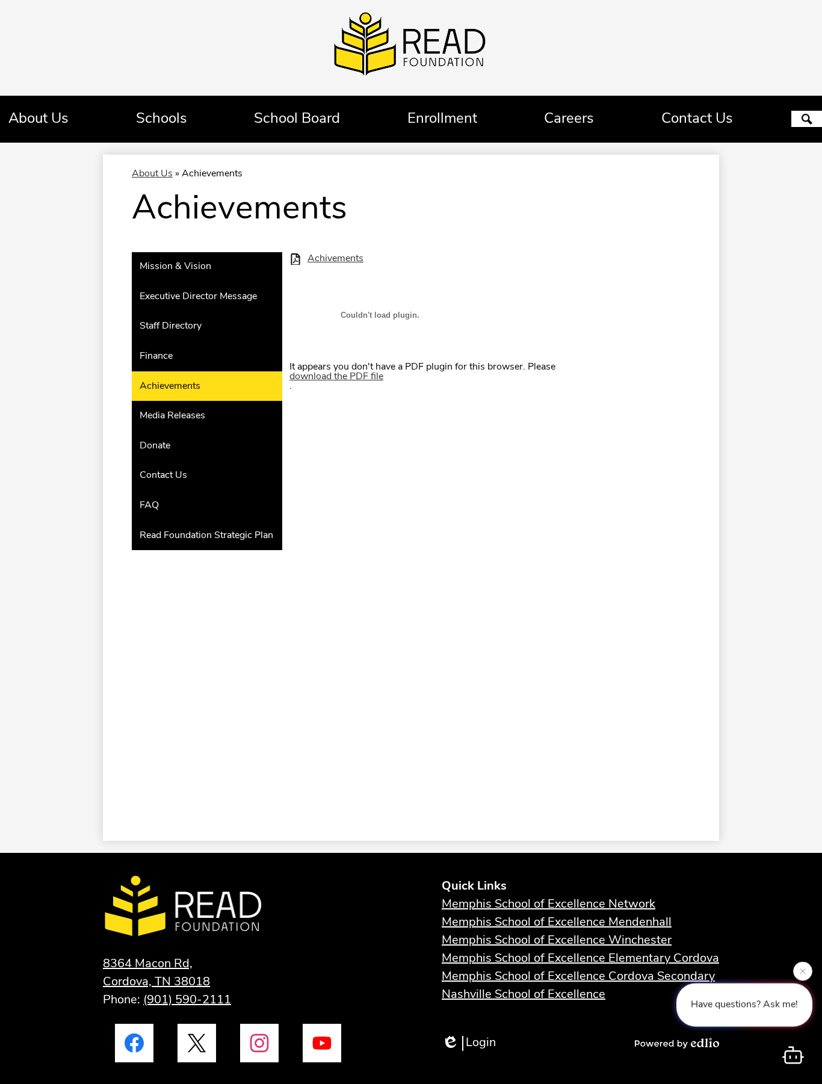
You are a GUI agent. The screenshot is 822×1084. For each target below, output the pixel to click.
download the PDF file (336, 377)
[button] (38, 119)
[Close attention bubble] (802, 972)
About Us (152, 174)
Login (481, 1043)
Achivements (335, 259)
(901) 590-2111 (187, 1000)
